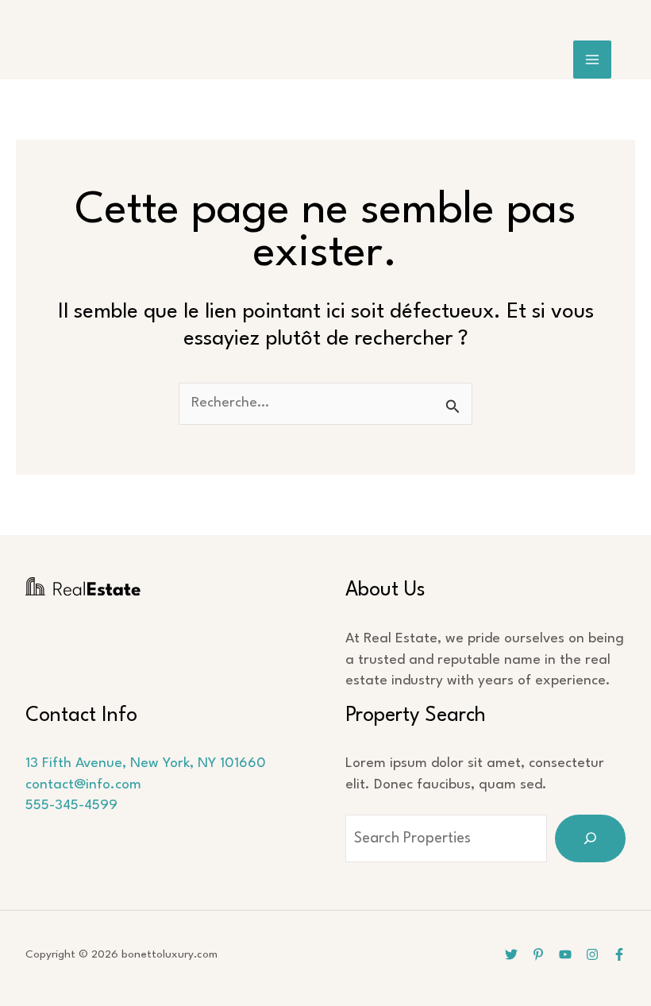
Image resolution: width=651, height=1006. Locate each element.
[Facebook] (619, 954)
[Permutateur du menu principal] (592, 59)
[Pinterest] (538, 954)
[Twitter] (511, 954)
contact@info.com (83, 785)
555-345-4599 (71, 805)
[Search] (590, 838)
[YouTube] (565, 954)
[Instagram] (592, 954)
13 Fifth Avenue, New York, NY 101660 (145, 763)
